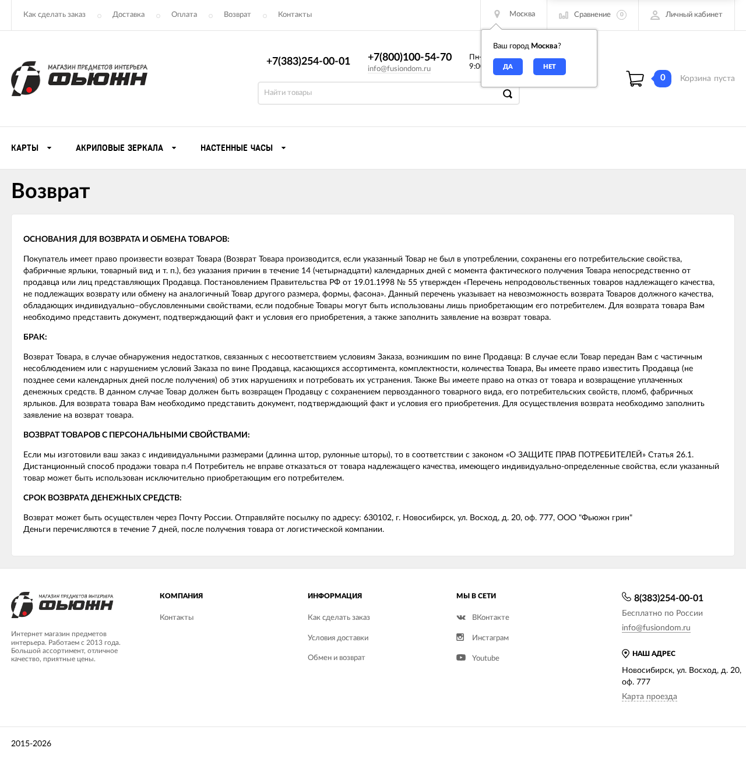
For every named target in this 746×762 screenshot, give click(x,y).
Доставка (128, 15)
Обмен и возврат (336, 658)
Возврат (237, 15)
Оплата (184, 15)
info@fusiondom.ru (399, 69)
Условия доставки (338, 638)
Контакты (295, 15)
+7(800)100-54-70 (410, 57)
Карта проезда (649, 697)
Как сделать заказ (54, 15)
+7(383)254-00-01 (308, 62)
